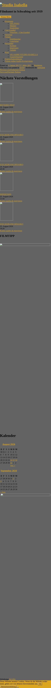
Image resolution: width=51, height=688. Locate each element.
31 (11, 463)
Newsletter (9, 43)
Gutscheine (14, 41)
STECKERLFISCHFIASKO (11, 135)
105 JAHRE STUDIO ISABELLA (24, 55)
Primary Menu (6, 17)
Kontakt (13, 46)
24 (11, 460)
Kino (7, 52)
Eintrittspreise (15, 39)
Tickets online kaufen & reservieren (19, 61)
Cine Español (10, 30)
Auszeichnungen (16, 57)
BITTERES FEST (7, 105)
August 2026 (8, 444)
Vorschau (8, 35)
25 (14, 460)
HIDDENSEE (5, 194)
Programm (9, 21)
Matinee (13, 26)
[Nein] (18, 687)
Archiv (22, 68)
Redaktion (38, 65)
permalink (41, 68)
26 (16, 460)
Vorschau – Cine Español (20, 32)
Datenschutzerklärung (13, 59)
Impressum (14, 48)
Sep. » (12, 465)
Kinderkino (14, 28)
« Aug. (3, 492)
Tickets (8, 37)
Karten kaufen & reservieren (11, 112)
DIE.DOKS (14, 24)
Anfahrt (13, 50)
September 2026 (9, 470)
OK (40, 684)
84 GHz (12, 679)
